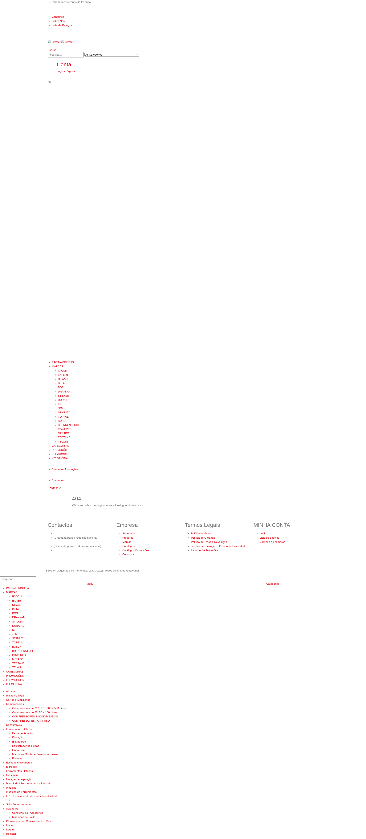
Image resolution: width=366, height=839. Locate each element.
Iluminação (12, 775)
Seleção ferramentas (18, 804)
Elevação (17, 737)
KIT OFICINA (60, 458)
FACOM (62, 370)
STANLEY (64, 412)
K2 (59, 404)
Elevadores (19, 741)
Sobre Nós (58, 20)
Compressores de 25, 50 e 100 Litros (34, 712)
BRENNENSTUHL (68, 425)
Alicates (10, 691)
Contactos (58, 16)
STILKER (63, 395)
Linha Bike (18, 749)
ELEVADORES (60, 454)
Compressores (15, 703)
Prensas (17, 758)
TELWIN (63, 441)
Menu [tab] (90, 583)
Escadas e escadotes (19, 762)
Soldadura (12, 808)
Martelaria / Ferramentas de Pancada (28, 783)
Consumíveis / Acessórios (27, 812)
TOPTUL (63, 416)
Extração (11, 766)
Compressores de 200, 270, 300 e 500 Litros (39, 708)
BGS (60, 387)
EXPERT (63, 374)
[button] (52, 49)
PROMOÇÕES (60, 449)
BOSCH (62, 420)
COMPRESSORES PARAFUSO (31, 720)
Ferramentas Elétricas (19, 770)
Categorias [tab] (272, 583)
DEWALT (63, 378)
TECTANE (64, 437)
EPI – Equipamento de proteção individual (31, 796)
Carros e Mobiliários (18, 699)
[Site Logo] (61, 41)
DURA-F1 (64, 399)
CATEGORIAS (60, 445)
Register (11, 833)
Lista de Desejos (62, 25)
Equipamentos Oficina (19, 729)
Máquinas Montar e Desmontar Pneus (35, 754)
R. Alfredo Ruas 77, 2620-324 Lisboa (76, 550)
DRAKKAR (64, 391)
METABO (63, 433)
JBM (60, 408)
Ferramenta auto (22, 733)
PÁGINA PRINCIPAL (64, 362)
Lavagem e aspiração (19, 779)
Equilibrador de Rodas (25, 745)
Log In (10, 829)
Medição (11, 787)
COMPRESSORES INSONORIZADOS (35, 716)
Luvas (9, 825)
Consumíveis (14, 724)
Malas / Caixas (15, 695)
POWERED (64, 429)
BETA (61, 383)
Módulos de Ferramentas (21, 791)
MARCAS (57, 366)
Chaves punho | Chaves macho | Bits (28, 821)
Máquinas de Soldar (24, 816)
